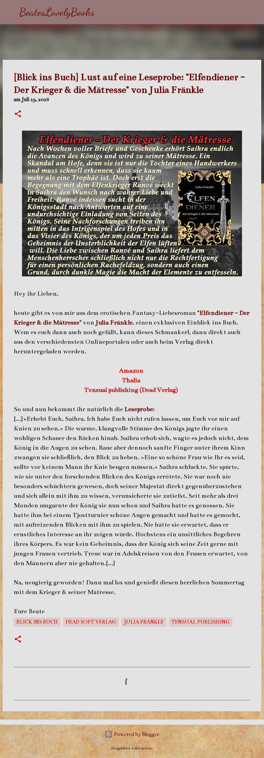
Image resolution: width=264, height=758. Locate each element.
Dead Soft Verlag (91, 622)
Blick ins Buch (37, 622)
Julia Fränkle (144, 622)
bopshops (145, 748)
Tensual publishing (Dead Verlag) (132, 390)
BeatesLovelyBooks (57, 12)
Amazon (132, 370)
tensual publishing (201, 622)
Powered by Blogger (136, 734)
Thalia (132, 380)
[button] (18, 114)
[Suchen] (104, 12)
